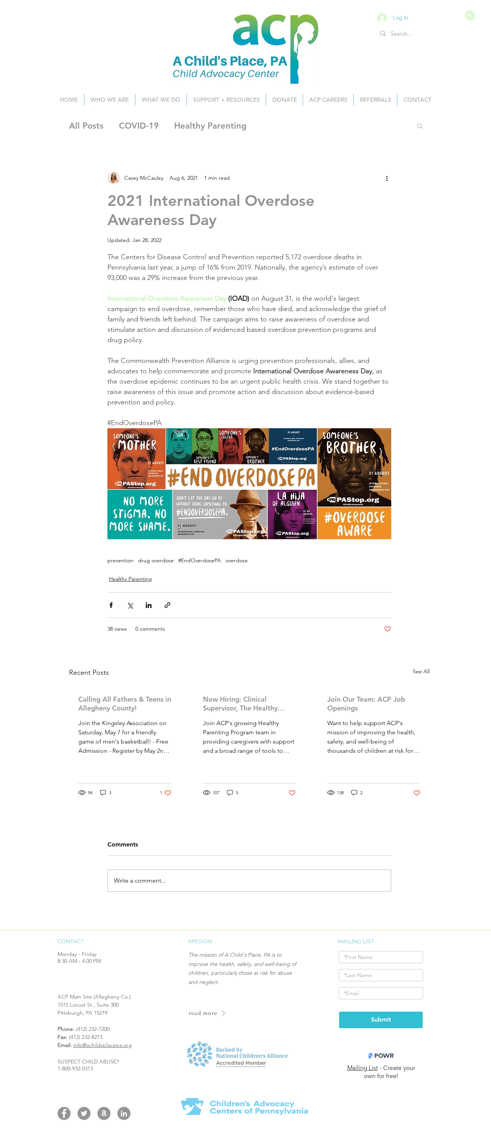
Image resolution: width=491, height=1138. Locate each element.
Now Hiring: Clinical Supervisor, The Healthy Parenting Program (240, 703)
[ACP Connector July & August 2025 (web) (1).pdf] (469, 15)
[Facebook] (64, 1113)
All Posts (86, 126)
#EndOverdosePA (199, 560)
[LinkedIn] (123, 1113)
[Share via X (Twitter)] (129, 605)
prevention (120, 560)
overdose (237, 560)
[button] (419, 126)
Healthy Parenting (210, 126)
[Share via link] (167, 605)
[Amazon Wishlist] (103, 1113)
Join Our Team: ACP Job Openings (366, 703)
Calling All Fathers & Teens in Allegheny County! (124, 703)
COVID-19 (139, 126)
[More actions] (386, 177)
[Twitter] (84, 1113)
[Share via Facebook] (111, 605)
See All (421, 671)
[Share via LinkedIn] (148, 605)
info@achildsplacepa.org (102, 1045)
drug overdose (156, 560)
